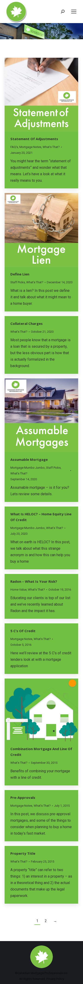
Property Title (22, 853)
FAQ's (14, 147)
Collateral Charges (26, 323)
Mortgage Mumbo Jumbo (27, 467)
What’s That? (51, 147)
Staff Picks (17, 282)
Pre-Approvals (22, 797)
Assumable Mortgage (29, 459)
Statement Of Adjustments (34, 138)
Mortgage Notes (30, 147)
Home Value (18, 589)
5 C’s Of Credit (23, 630)
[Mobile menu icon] (73, 11)
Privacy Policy (55, 979)
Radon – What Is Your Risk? (33, 581)
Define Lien (19, 274)
